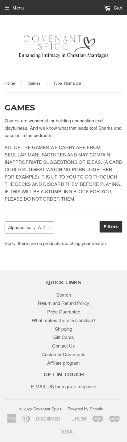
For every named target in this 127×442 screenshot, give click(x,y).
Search (63, 294)
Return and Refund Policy (63, 303)
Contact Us (63, 345)
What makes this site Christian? (64, 320)
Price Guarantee (63, 311)
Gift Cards (63, 337)
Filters (111, 226)
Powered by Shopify (85, 409)
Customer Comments (63, 354)
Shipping (63, 328)
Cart (117, 7)
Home (10, 83)
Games (34, 83)
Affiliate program (63, 362)
